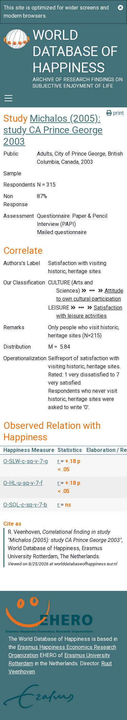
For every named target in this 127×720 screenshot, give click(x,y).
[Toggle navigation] (8, 98)
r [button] (59, 461)
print (118, 113)
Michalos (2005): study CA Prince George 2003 (53, 130)
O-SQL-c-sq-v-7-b (25, 505)
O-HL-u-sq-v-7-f (23, 483)
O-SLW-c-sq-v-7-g (25, 461)
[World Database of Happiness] (16, 56)
